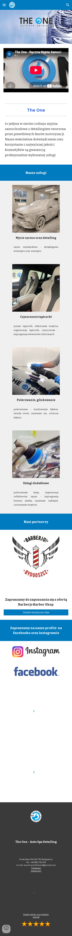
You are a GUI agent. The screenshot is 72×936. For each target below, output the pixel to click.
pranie (18, 326)
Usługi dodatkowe (36, 483)
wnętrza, (53, 326)
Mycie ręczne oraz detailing (36, 238)
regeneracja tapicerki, (28, 330)
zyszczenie (49, 330)
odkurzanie (42, 326)
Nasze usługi (36, 173)
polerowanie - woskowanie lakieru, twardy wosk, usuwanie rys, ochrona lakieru (36, 413)
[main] (36, 110)
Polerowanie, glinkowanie (36, 400)
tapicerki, (28, 326)
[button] (4, 5)
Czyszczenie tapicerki (36, 316)
